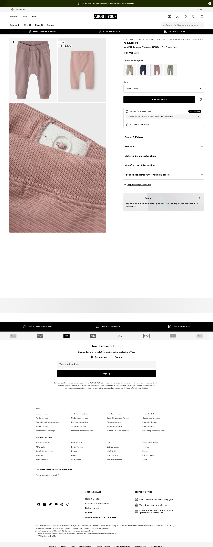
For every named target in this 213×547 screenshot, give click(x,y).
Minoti (145, 451)
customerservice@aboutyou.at (78, 388)
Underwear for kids (79, 418)
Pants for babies (149, 422)
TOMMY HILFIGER (114, 459)
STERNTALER (42, 459)
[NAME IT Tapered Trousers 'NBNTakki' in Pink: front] (33, 70)
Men (24, 16)
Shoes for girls (42, 426)
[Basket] (202, 16)
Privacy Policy (64, 385)
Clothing (161, 39)
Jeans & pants (175, 39)
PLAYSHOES (112, 455)
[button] (163, 88)
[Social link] (38, 504)
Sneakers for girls (79, 426)
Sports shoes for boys (45, 430)
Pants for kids (42, 418)
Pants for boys (148, 426)
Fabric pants (199, 39)
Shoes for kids (42, 414)
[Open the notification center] (185, 16)
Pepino (74, 451)
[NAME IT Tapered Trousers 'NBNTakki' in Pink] (57, 168)
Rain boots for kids (79, 422)
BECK (109, 443)
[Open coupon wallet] (169, 16)
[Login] (177, 16)
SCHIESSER (76, 459)
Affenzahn (40, 447)
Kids (34, 16)
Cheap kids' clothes (151, 418)
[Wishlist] (194, 16)
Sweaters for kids (115, 426)
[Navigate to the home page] (51, 493)
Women (14, 16)
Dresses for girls (114, 422)
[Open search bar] (163, 25)
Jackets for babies (79, 414)
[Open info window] (209, 3)
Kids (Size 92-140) (146, 39)
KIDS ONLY (111, 451)
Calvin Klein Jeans (150, 443)
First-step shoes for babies (154, 430)
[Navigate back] (13, 42)
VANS (144, 459)
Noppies (39, 455)
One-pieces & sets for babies (48, 422)
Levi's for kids (77, 447)
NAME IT (75, 455)
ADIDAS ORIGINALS (44, 443)
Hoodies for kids (114, 414)
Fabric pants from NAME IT (48, 475)
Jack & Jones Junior (44, 451)
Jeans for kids (148, 414)
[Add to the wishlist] (200, 99)
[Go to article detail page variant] (129, 70)
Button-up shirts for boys (118, 430)
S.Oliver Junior (113, 447)
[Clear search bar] (201, 25)
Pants (187, 39)
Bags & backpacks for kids (118, 418)
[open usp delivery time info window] (199, 116)
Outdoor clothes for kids (82, 430)
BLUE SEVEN (76, 443)
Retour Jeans (148, 455)
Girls (132, 39)
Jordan (145, 447)
